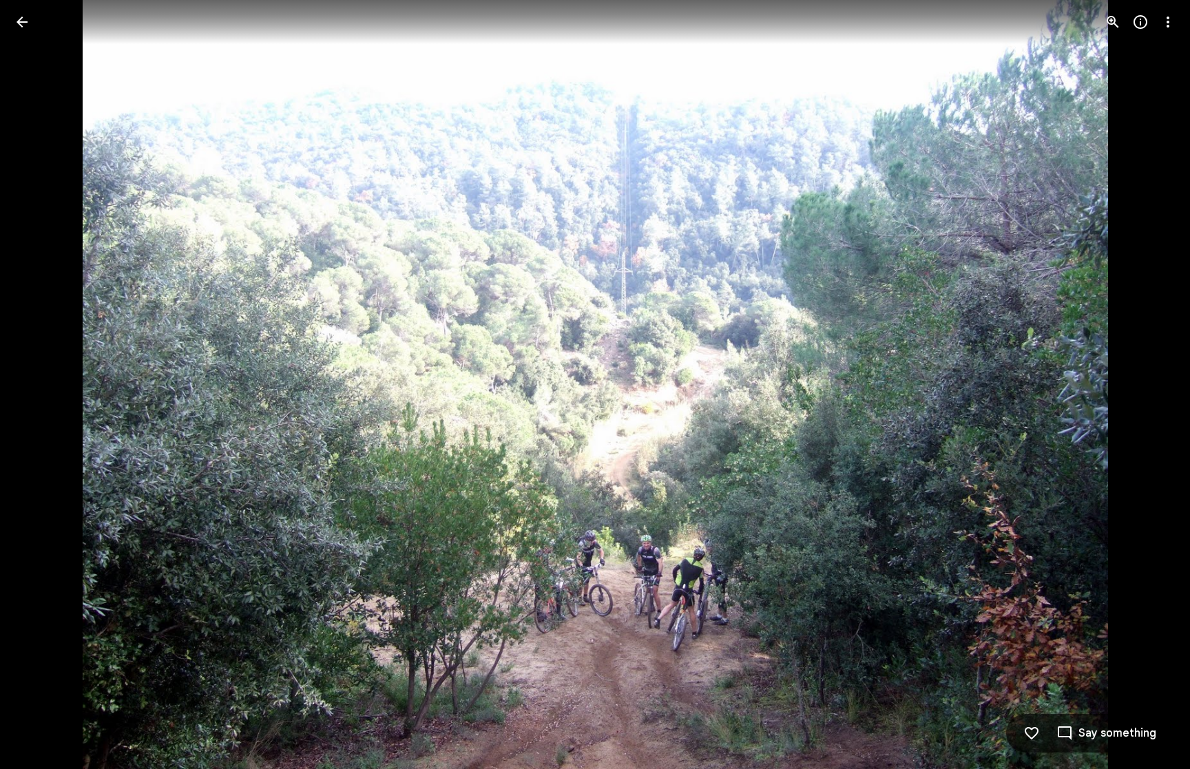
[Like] (1031, 733)
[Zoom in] (1113, 22)
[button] (38, 385)
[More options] (1168, 22)
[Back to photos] (22, 22)
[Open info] (1140, 22)
